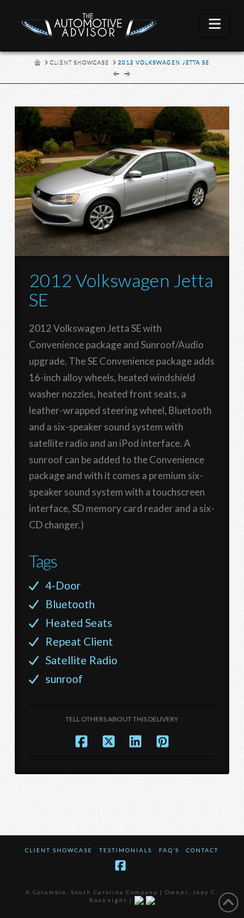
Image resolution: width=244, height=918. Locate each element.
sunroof (64, 678)
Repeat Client (79, 641)
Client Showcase (58, 850)
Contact (202, 850)
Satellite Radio (81, 660)
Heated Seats (78, 622)
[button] (214, 24)
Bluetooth (70, 603)
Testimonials (125, 850)
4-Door (63, 585)
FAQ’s (169, 850)
